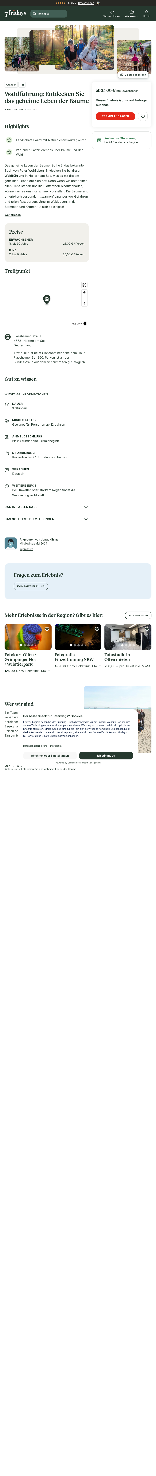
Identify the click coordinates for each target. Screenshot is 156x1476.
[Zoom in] (84, 292)
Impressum (26, 549)
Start (7, 766)
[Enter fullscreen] (84, 285)
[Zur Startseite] (15, 14)
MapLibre (77, 323)
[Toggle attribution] (85, 323)
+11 (22, 84)
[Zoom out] (84, 298)
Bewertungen (86, 2)
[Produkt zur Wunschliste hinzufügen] (143, 116)
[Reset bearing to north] (84, 303)
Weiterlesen (13, 214)
